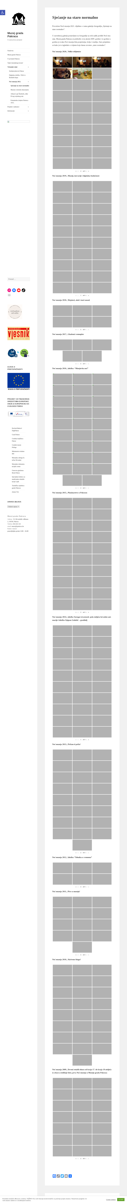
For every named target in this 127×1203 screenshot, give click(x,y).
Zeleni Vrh (15, 492)
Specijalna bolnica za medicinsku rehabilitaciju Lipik (18, 479)
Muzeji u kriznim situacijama (20, 90)
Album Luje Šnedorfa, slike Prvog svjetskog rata (19, 95)
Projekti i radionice (13, 107)
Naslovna (10, 50)
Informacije (11, 111)
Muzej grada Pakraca (14, 55)
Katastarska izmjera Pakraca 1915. (19, 101)
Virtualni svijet (12, 67)
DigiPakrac (15, 430)
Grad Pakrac (16, 434)
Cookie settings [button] (111, 1199)
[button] (2, 12)
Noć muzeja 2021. (15, 81)
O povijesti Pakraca (13, 59)
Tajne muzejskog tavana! (15, 63)
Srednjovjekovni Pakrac (16, 71)
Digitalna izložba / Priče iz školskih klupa (17, 76)
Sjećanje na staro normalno (20, 86)
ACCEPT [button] (120, 1199)
